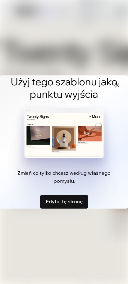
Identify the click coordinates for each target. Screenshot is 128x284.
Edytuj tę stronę (64, 201)
